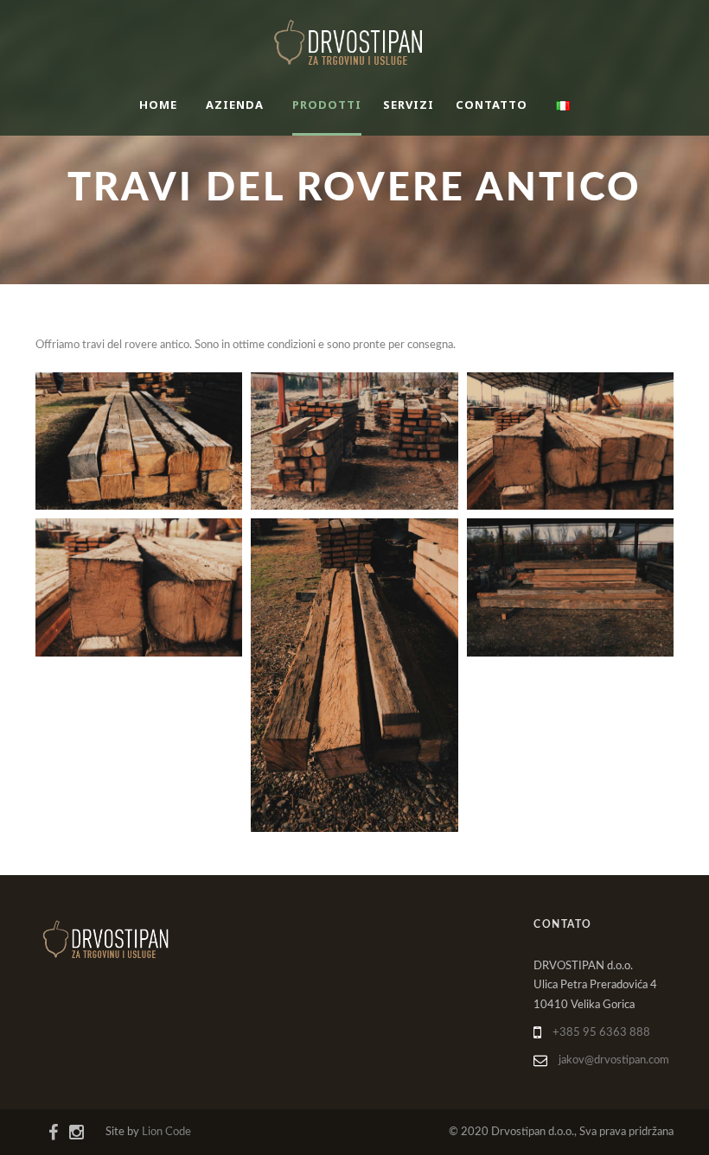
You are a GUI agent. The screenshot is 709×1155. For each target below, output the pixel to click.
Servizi (408, 104)
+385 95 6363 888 (601, 1032)
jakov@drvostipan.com (614, 1060)
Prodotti (326, 104)
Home (158, 104)
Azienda (235, 104)
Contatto (491, 104)
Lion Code (166, 1132)
